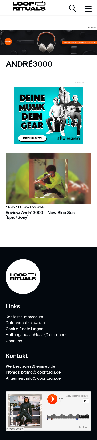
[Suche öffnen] (72, 9)
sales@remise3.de (38, 366)
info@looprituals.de (43, 378)
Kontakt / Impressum (24, 316)
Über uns (14, 340)
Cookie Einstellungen (25, 328)
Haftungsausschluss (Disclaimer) (36, 334)
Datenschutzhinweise (25, 322)
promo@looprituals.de (41, 372)
